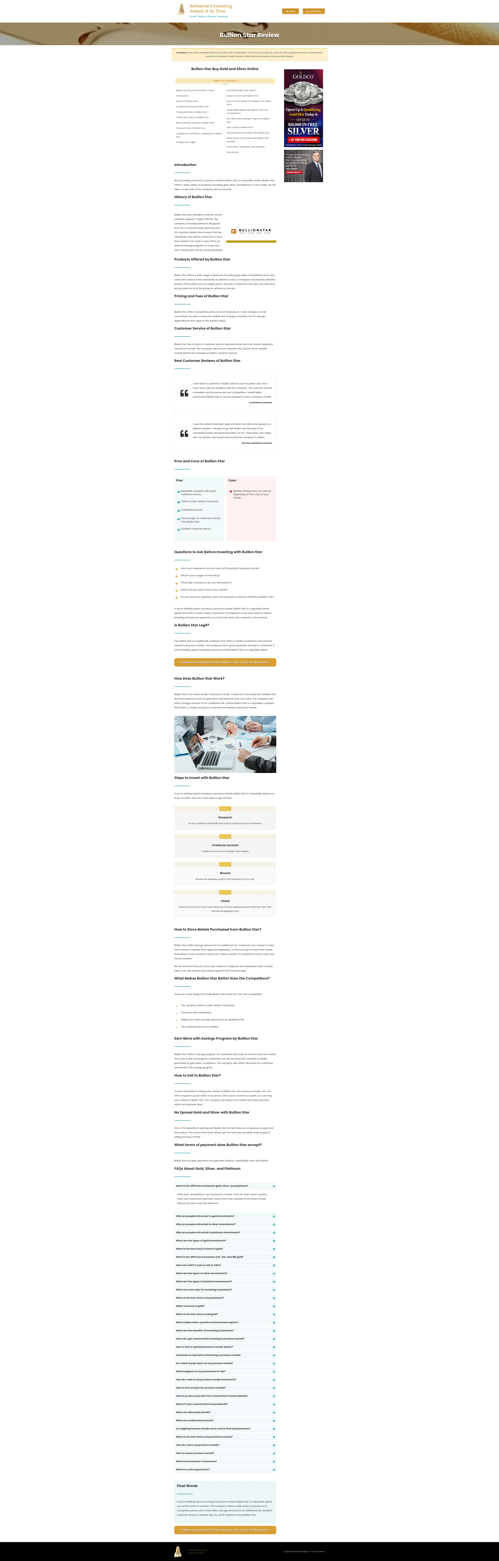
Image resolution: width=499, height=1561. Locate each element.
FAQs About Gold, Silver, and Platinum (246, 146)
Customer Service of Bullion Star (192, 117)
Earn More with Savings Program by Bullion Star (248, 120)
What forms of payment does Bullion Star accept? (248, 140)
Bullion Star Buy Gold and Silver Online (195, 90)
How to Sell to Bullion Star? (240, 127)
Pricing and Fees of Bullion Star (191, 112)
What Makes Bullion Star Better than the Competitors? (247, 111)
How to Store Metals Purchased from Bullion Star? (249, 103)
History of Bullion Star (187, 101)
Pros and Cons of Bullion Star (190, 128)
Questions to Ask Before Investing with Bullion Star (199, 135)
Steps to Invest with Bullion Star (243, 95)
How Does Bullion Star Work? (241, 90)
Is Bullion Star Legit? (186, 142)
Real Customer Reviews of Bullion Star (195, 122)
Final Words (232, 152)
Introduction (182, 95)
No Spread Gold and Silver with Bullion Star (248, 132)
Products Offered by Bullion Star (192, 106)
